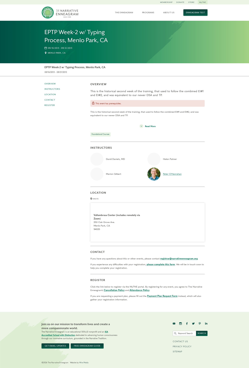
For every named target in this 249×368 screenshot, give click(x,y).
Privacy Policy (182, 347)
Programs (148, 12)
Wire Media (83, 363)
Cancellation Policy (114, 290)
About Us (168, 12)
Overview (50, 84)
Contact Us (180, 342)
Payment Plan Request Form (162, 296)
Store (191, 2)
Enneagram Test (195, 12)
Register (49, 105)
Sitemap (177, 352)
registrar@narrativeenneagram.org (179, 259)
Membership (166, 2)
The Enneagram (124, 12)
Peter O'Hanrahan (172, 174)
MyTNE (202, 2)
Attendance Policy (139, 290)
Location (50, 94)
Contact (49, 100)
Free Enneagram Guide (87, 346)
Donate (180, 2)
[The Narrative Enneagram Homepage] (60, 12)
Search (202, 333)
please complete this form (161, 264)
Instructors (52, 89)
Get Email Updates (55, 346)
